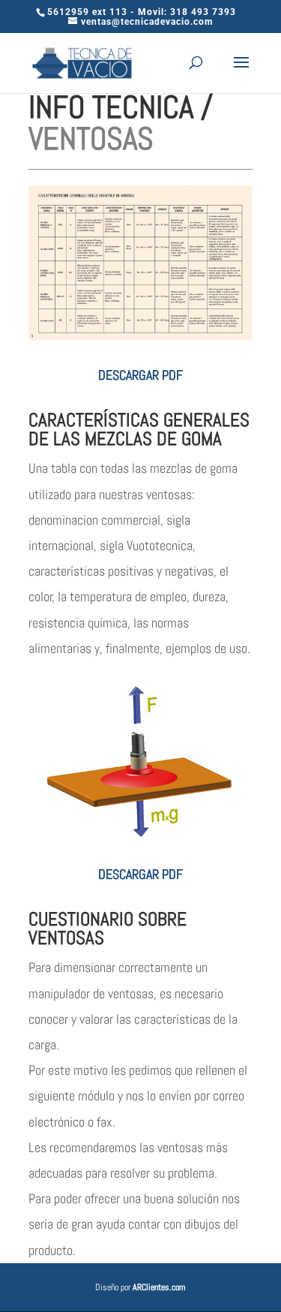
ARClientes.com (159, 1287)
